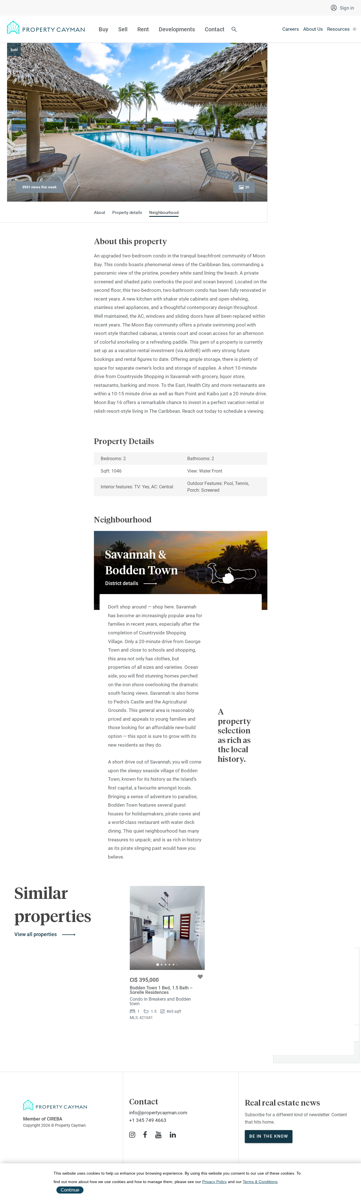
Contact (214, 29)
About (99, 213)
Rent (143, 29)
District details (121, 583)
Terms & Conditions (260, 1181)
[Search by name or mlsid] (234, 30)
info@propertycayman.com (158, 1112)
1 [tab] (158, 964)
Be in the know (268, 1136)
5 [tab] (173, 964)
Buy (103, 29)
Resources (338, 29)
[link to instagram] (132, 1134)
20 (247, 187)
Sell (122, 29)
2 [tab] (161, 964)
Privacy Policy (214, 1181)
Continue (70, 1190)
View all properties (35, 934)
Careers (290, 29)
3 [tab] (165, 964)
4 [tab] (169, 964)
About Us (313, 29)
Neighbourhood (164, 213)
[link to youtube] (158, 1134)
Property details (127, 213)
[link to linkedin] (173, 1134)
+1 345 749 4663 (147, 1120)
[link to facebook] (145, 1134)
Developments (177, 29)
